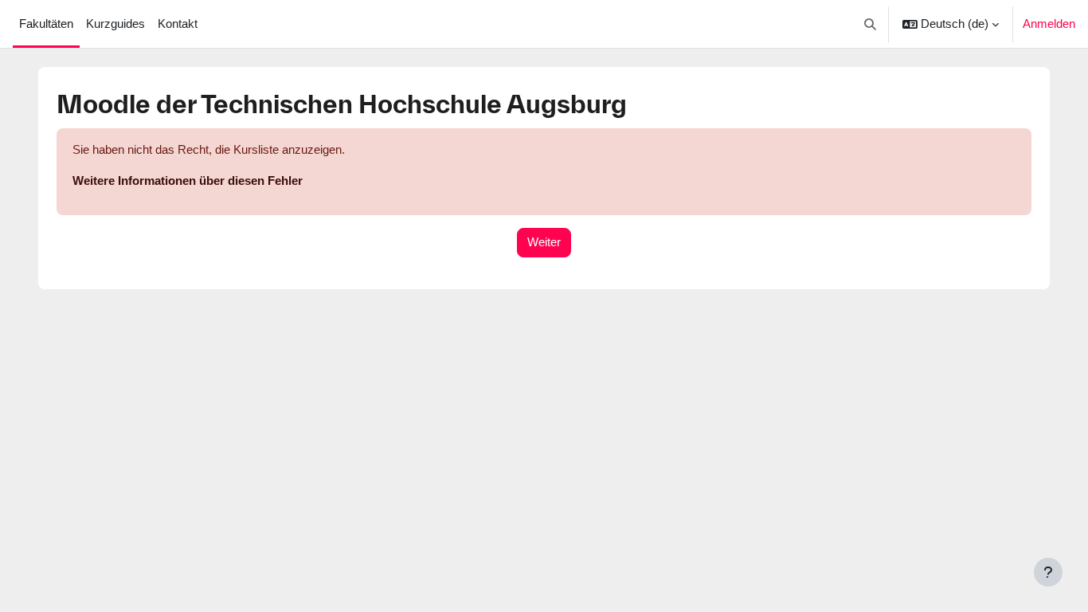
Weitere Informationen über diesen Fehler (187, 180)
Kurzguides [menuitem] (115, 23)
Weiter (544, 242)
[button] (871, 24)
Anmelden (1049, 23)
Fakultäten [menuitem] (46, 23)
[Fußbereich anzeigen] (1048, 572)
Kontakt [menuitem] (178, 23)
